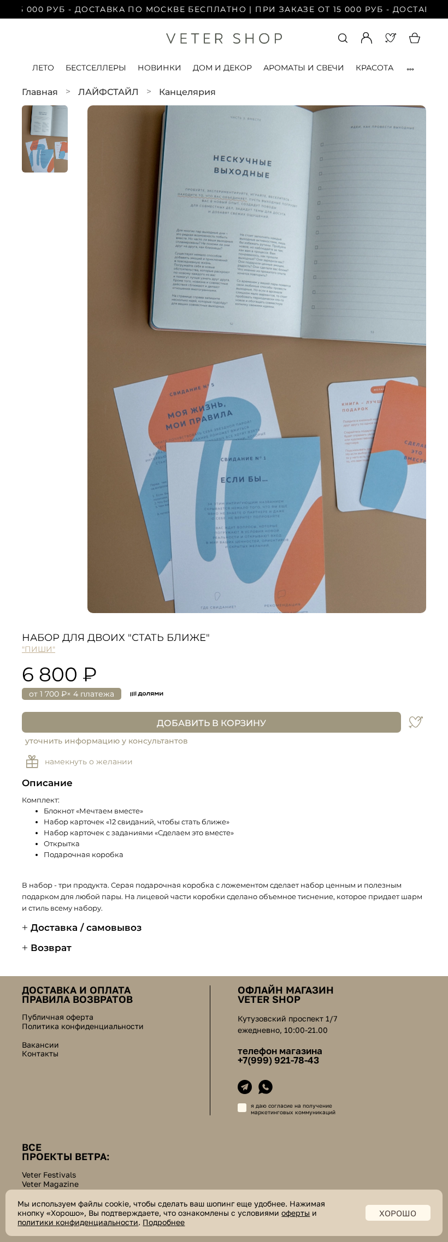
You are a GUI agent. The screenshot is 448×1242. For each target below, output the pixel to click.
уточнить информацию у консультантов (106, 741)
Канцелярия (187, 92)
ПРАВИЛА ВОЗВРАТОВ (77, 999)
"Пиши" (38, 649)
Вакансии (40, 1045)
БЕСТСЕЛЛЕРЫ (96, 68)
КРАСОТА (374, 68)
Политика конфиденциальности (83, 1026)
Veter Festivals (49, 1174)
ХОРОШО (397, 1213)
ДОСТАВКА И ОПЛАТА (76, 990)
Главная (40, 92)
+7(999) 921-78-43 (278, 1060)
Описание (47, 782)
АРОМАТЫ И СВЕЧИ (303, 68)
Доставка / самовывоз (86, 927)
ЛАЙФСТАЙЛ (108, 92)
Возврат (51, 947)
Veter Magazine (50, 1184)
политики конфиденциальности (77, 1222)
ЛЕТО (43, 68)
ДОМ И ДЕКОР (222, 68)
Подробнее (164, 1222)
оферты (295, 1212)
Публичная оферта (57, 1017)
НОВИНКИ (159, 68)
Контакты (40, 1053)
